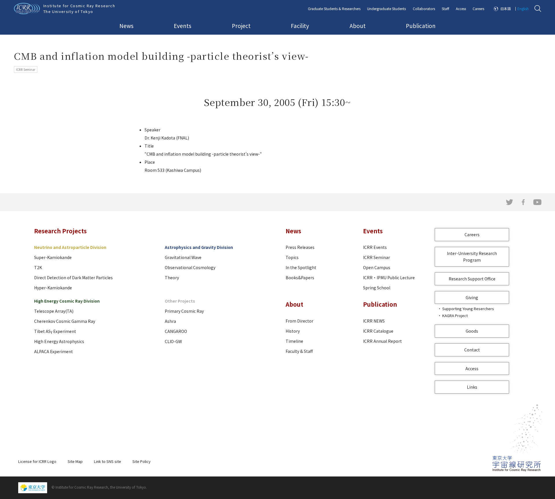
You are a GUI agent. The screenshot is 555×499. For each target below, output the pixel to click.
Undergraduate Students (386, 8)
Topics (292, 257)
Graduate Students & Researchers (334, 8)
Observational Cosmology (190, 267)
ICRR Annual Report (382, 341)
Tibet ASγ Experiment (55, 331)
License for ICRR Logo (37, 461)
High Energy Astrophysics (59, 341)
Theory (172, 277)
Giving (472, 297)
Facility (300, 25)
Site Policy (141, 461)
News (126, 25)
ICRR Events (375, 247)
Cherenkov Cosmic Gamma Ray (64, 321)
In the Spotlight (301, 267)
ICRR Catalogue (378, 331)
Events (182, 25)
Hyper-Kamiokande (53, 288)
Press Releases (300, 247)
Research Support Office (472, 279)
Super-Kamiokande (53, 257)
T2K (38, 267)
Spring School (376, 288)
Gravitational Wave (183, 257)
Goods (472, 331)
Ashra (170, 321)
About (357, 25)
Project (241, 25)
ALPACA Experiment (53, 351)
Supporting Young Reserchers (468, 308)
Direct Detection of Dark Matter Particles (73, 277)
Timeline (294, 341)
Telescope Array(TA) (53, 311)
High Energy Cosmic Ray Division (67, 301)
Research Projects (60, 231)
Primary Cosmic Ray (184, 311)
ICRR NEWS (374, 321)
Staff (445, 8)
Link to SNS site (107, 461)
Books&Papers (300, 277)
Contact (472, 350)
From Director (299, 321)
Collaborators (424, 8)
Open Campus (376, 267)
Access (461, 8)
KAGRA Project (455, 315)
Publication (421, 25)
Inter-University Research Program (472, 256)
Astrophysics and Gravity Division (199, 247)
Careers (478, 8)
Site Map (75, 461)
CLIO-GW (173, 341)
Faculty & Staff (299, 351)
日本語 (505, 8)
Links (472, 387)
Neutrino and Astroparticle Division (70, 247)
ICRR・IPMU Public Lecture (389, 277)
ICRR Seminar (376, 257)
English (523, 8)
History (293, 331)
